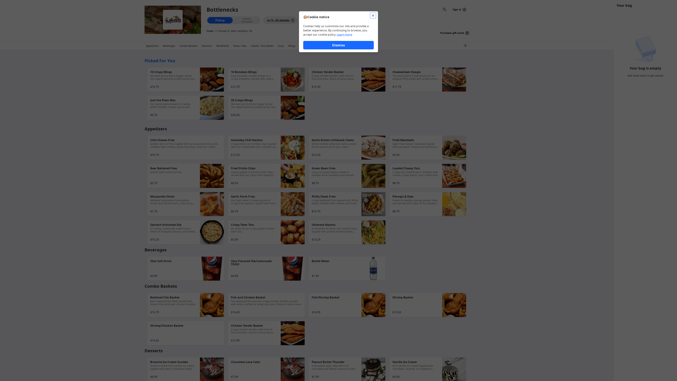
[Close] (373, 15)
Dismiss (338, 45)
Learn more (344, 35)
